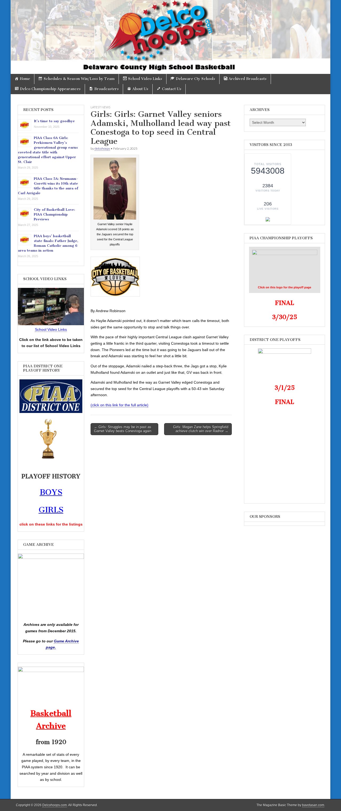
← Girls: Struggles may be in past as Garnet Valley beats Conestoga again (122, 429)
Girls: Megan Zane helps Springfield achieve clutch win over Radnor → (200, 429)
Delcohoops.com (54, 805)
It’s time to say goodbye (54, 121)
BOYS (51, 492)
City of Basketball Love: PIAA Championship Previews (54, 214)
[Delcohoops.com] (170, 37)
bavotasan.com (313, 805)
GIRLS (51, 510)
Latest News (100, 107)
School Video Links (51, 329)
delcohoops (102, 148)
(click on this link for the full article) (119, 405)
